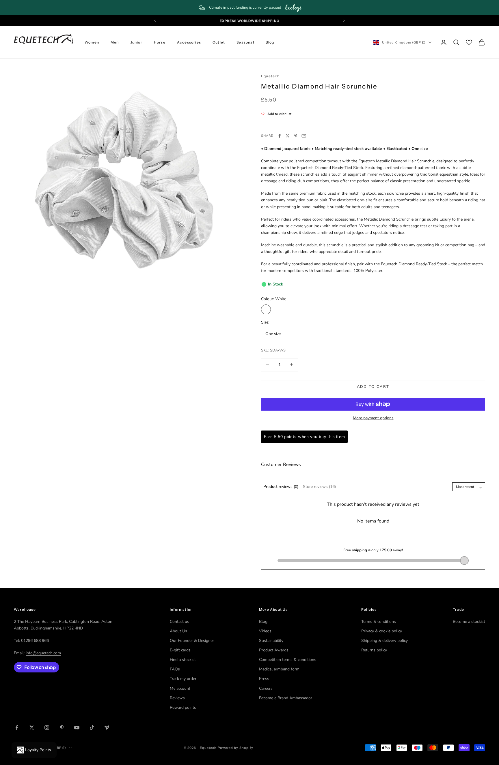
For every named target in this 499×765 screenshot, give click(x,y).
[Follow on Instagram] (47, 727)
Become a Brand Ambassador (285, 698)
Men (115, 42)
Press (264, 678)
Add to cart (373, 386)
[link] (249, 7)
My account (180, 688)
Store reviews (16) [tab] (319, 486)
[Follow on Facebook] (17, 727)
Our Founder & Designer (192, 640)
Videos (265, 631)
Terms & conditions (378, 621)
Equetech (270, 76)
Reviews (177, 698)
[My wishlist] (469, 41)
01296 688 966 (35, 640)
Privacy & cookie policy (381, 631)
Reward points (183, 707)
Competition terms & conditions (287, 659)
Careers (266, 688)
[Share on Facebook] (279, 136)
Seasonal (245, 42)
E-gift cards (180, 650)
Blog (270, 42)
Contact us (179, 621)
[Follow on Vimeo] (107, 727)
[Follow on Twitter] (32, 727)
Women (92, 42)
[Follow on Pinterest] (62, 727)
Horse (159, 42)
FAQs (175, 669)
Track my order (183, 678)
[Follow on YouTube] (77, 727)
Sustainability (271, 640)
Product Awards (273, 650)
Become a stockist (469, 621)
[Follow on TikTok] (92, 727)
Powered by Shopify (236, 748)
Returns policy (374, 650)
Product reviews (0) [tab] (280, 486)
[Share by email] (303, 136)
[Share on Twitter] (287, 136)
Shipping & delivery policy (384, 640)
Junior (136, 42)
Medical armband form (279, 669)
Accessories (189, 42)
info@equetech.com (43, 653)
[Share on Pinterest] (295, 136)
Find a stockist (183, 659)
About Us (178, 631)
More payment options (373, 418)
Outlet (219, 42)
